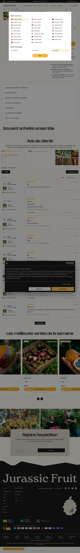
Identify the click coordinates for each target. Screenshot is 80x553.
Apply (40, 55)
